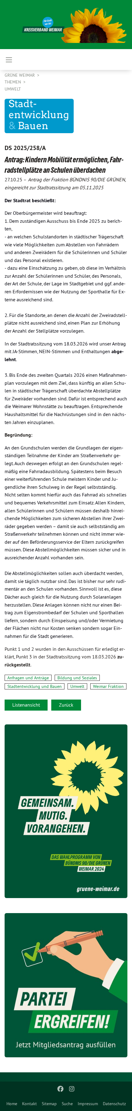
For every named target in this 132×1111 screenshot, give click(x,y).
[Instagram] (72, 1089)
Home (11, 1103)
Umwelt (13, 89)
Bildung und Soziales (77, 678)
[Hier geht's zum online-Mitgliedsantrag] (66, 985)
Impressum (88, 1103)
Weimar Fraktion (108, 686)
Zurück (66, 705)
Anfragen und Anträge (28, 678)
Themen (13, 82)
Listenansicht (26, 705)
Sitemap (49, 1103)
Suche (67, 1103)
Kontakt (29, 1103)
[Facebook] (60, 1089)
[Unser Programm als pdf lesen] (66, 811)
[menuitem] (11, 1103)
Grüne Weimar (20, 75)
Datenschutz (114, 1103)
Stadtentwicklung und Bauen (34, 686)
